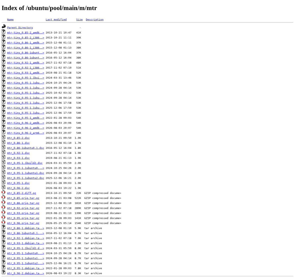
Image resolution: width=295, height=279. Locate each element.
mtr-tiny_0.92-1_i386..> (25, 67)
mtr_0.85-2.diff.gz (21, 193)
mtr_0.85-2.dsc (18, 137)
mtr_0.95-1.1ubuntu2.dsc (25, 178)
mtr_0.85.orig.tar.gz (23, 198)
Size (79, 19)
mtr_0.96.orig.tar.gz (23, 223)
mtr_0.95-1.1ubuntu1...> (25, 258)
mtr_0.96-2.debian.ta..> (25, 273)
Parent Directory (20, 27)
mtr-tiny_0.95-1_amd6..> (25, 117)
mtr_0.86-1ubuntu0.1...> (25, 233)
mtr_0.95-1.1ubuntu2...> (25, 263)
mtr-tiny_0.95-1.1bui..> (25, 77)
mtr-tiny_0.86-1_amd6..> (25, 42)
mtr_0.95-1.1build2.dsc (25, 162)
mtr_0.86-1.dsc (18, 142)
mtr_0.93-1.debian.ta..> (25, 243)
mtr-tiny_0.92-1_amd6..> (25, 62)
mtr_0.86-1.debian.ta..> (25, 228)
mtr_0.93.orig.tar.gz (23, 213)
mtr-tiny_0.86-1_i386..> (25, 47)
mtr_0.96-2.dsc (18, 188)
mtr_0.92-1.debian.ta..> (25, 238)
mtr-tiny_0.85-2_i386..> (25, 37)
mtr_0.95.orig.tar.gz (23, 218)
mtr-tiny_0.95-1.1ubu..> (25, 82)
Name (10, 19)
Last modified (56, 19)
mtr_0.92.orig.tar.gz (23, 208)
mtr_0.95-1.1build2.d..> (25, 248)
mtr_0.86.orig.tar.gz (23, 203)
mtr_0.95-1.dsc (18, 183)
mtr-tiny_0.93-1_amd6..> (25, 72)
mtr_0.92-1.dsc (18, 152)
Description (95, 19)
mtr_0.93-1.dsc (18, 157)
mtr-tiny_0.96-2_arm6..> (25, 132)
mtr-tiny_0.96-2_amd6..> (25, 122)
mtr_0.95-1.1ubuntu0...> (25, 167)
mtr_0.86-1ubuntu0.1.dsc (25, 147)
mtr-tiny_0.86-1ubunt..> (25, 52)
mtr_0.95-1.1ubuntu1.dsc (25, 173)
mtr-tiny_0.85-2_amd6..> (25, 32)
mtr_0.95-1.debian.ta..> (25, 268)
